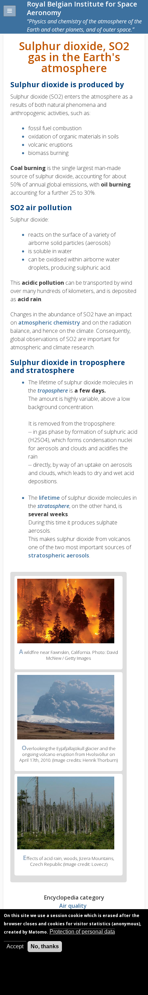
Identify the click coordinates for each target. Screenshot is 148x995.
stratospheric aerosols (58, 555)
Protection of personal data (82, 932)
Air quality (73, 905)
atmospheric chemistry (49, 322)
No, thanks (45, 946)
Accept (15, 946)
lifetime (49, 497)
